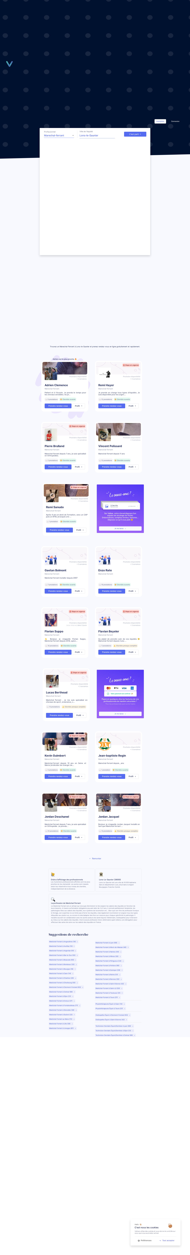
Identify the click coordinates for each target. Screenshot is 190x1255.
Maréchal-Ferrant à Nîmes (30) (107, 956)
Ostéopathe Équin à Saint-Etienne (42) (110, 1020)
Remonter (96, 858)
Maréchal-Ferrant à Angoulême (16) (62, 942)
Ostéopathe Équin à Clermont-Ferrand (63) (112, 1015)
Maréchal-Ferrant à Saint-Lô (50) (108, 988)
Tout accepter (168, 1240)
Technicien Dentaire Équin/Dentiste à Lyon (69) (113, 1026)
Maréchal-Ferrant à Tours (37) (107, 997)
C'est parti (134, 134)
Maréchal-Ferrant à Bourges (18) (61, 969)
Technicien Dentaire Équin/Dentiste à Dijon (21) (113, 1031)
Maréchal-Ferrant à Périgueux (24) (109, 961)
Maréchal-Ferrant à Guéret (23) (61, 1015)
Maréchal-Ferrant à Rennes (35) (108, 979)
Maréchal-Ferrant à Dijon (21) (60, 996)
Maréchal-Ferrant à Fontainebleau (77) (63, 1005)
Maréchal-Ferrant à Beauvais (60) (61, 960)
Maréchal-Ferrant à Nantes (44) (107, 952)
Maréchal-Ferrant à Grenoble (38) (62, 1010)
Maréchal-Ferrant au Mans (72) (61, 1019)
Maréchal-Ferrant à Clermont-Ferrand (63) (65, 987)
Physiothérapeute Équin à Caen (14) (109, 1004)
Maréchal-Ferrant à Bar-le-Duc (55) (62, 955)
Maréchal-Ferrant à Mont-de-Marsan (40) (111, 947)
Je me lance (119, 528)
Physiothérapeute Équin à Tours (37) (109, 1008)
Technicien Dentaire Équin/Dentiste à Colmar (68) (114, 1035)
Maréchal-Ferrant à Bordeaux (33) (62, 964)
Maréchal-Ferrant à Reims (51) (107, 975)
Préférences (145, 1240)
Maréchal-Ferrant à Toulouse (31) (108, 993)
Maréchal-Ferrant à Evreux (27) (61, 1001)
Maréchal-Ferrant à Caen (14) (60, 973)
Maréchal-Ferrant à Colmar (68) (61, 992)
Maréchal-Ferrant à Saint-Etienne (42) (110, 984)
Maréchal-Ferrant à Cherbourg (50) (62, 983)
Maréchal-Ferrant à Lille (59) (60, 1024)
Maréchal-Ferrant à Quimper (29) (108, 970)
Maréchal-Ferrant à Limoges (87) (61, 1028)
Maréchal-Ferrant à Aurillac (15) (61, 946)
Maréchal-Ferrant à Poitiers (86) (108, 965)
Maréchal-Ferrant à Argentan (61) (61, 951)
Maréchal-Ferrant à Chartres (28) (61, 978)
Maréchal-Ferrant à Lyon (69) (107, 943)
